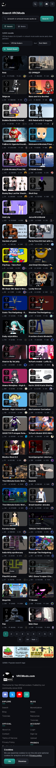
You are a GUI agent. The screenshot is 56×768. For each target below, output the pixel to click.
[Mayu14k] (14, 594)
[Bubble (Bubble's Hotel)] (14, 114)
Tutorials (6, 716)
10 (20, 639)
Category (5, 43)
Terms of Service (9, 738)
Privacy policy (35, 755)
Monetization (36, 707)
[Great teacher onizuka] (41, 498)
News (32, 712)
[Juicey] (53, 412)
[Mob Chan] (41, 618)
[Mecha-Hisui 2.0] (14, 451)
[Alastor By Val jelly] (14, 355)
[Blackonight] (26, 627)
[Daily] (25, 340)
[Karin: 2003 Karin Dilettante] (41, 379)
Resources (35, 716)
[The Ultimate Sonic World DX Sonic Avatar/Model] (14, 498)
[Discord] (46, 4)
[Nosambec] (26, 244)
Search (5, 707)
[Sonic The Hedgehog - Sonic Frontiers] (14, 306)
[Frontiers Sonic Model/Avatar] (41, 330)
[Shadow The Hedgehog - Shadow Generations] (41, 306)
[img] (28, 652)
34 (27, 639)
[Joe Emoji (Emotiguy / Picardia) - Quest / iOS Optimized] (41, 259)
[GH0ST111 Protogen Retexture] (14, 427)
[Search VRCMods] (35, 4)
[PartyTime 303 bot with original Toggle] (41, 235)
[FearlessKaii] (52, 172)
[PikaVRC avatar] (14, 570)
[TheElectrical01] (25, 316)
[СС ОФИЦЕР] (41, 66)
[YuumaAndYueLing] (26, 220)
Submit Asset (12, 49)
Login (32, 729)
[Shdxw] (25, 100)
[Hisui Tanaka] (52, 244)
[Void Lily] (14, 211)
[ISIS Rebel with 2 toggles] (41, 114)
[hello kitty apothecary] (14, 546)
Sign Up (33, 734)
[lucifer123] (25, 172)
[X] (12, 694)
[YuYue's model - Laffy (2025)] (41, 355)
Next (33, 639)
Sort (35, 43)
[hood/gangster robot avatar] (41, 451)
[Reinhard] (52, 76)
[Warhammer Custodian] (41, 403)
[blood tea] (52, 460)
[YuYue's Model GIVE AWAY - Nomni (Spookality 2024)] (41, 427)
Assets (10, 26)
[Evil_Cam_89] (52, 123)
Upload (33, 738)
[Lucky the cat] (41, 282)
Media (23, 26)
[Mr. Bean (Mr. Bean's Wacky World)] (14, 282)
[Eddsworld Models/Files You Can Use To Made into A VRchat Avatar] (41, 138)
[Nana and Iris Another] (41, 90)
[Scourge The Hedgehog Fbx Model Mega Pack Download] (41, 546)
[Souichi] (41, 475)
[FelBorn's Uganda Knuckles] (14, 138)
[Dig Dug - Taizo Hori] (14, 259)
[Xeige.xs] (14, 90)
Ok (9, 761)
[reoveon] (52, 196)
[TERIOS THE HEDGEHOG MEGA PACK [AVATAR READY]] (41, 522)
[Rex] (14, 618)
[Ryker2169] (52, 340)
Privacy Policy (8, 742)
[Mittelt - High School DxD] (14, 403)
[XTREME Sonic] (41, 163)
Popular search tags (17, 663)
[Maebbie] (26, 603)
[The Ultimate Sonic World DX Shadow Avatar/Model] (14, 475)
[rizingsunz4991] (53, 484)
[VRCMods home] (3, 4)
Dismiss (22, 761)
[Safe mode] (40, 4)
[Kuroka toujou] (14, 522)
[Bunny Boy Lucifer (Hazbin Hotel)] (14, 187)
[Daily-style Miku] (14, 330)
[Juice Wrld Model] (41, 211)
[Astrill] (26, 436)
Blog (4, 712)
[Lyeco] (53, 627)
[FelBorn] (26, 147)
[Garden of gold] (14, 235)
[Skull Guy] (41, 187)
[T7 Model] (41, 594)
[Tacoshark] (53, 579)
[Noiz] (14, 66)
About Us (6, 729)
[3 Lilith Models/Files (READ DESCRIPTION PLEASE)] (14, 163)
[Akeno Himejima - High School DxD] (14, 379)
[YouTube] (19, 694)
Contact (5, 734)
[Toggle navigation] (52, 4)
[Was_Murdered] (52, 603)
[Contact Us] (26, 694)
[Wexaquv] (26, 388)
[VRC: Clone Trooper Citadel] (41, 570)
